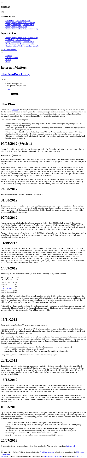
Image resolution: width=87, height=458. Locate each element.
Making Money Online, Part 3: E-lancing (20, 23)
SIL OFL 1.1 (78, 456)
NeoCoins (3, 286)
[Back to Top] (2, 450)
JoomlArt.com (44, 452)
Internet (8, 60)
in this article (70, 446)
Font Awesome (57, 456)
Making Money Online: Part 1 (16, 27)
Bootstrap (4, 456)
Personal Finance (11, 58)
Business (8, 56)
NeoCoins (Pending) (6, 288)
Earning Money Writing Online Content (19, 25)
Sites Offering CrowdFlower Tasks (17, 21)
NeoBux (15, 110)
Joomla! (52, 452)
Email (7, 90)
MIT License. (48, 456)
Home (7, 62)
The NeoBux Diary (15, 74)
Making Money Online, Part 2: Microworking (21, 29)
